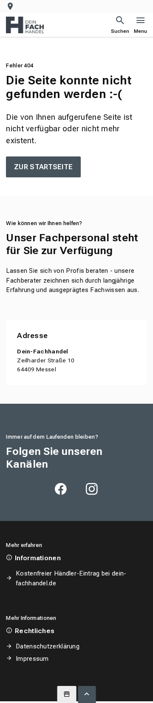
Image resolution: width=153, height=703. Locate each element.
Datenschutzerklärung (47, 646)
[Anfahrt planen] (12, 7)
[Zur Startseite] (25, 25)
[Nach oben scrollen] (87, 694)
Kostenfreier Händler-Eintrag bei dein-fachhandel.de (71, 578)
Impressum (32, 658)
